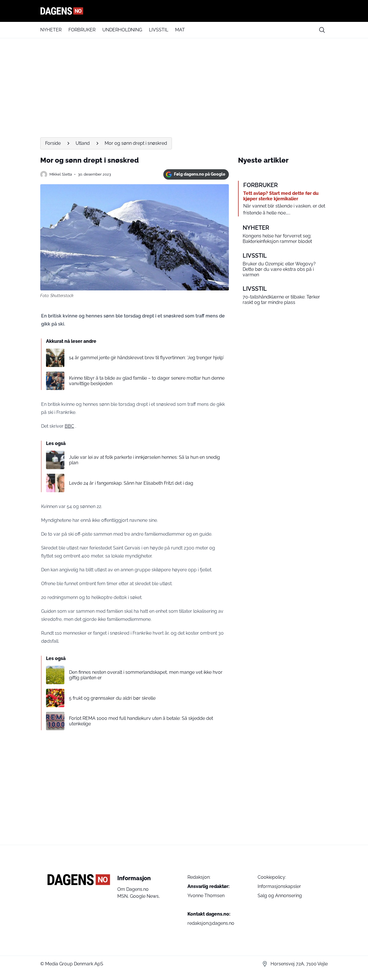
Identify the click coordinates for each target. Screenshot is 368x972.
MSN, (123, 896)
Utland (83, 143)
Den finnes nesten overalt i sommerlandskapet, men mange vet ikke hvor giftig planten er (146, 674)
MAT (180, 30)
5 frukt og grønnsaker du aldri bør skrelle (112, 698)
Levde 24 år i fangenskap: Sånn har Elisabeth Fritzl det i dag (131, 483)
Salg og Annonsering (280, 895)
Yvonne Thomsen (206, 895)
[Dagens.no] (184, 11)
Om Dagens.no (133, 889)
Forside (53, 143)
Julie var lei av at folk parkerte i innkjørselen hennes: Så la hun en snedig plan (144, 459)
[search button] (322, 30)
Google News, (145, 896)
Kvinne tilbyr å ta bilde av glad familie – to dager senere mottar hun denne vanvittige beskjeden (147, 380)
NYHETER (51, 30)
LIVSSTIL (158, 30)
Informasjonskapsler (279, 886)
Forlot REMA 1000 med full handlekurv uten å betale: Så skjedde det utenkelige (141, 721)
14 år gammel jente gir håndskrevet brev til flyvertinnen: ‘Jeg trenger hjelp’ (146, 357)
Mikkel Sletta (60, 174)
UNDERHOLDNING (122, 30)
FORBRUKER (81, 30)
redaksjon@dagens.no (210, 923)
